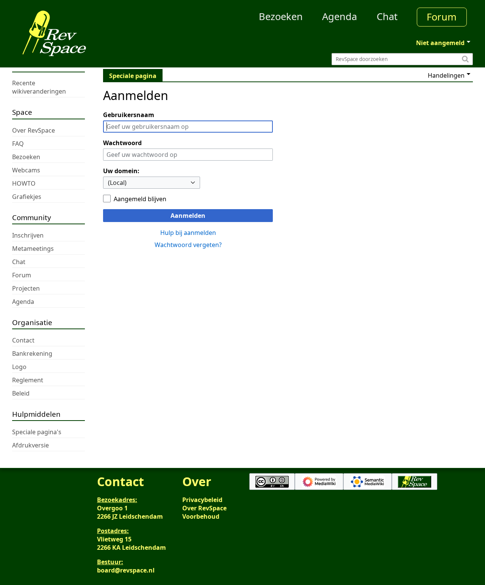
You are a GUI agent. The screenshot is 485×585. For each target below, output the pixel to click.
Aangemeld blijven (140, 199)
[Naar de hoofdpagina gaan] (69, 33)
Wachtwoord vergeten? (188, 245)
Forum (442, 16)
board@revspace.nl (126, 570)
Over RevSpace (204, 508)
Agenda (339, 16)
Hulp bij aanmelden (188, 232)
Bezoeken (281, 16)
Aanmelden (188, 215)
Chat (387, 16)
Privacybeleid (202, 500)
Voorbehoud (200, 516)
